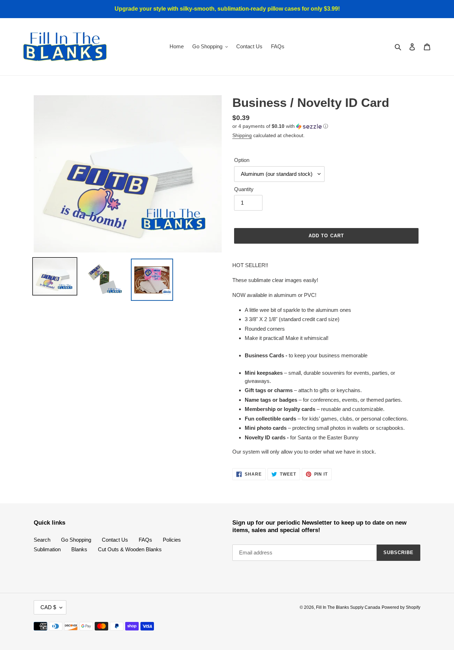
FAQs (145, 540)
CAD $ (48, 607)
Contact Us (115, 540)
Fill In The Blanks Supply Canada (348, 607)
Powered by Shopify (401, 607)
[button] (280, 126)
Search (42, 540)
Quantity (244, 189)
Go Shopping (76, 540)
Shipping (242, 135)
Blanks (79, 549)
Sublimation (47, 549)
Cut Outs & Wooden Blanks (130, 549)
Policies (172, 540)
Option (241, 160)
